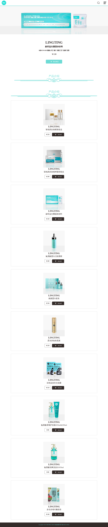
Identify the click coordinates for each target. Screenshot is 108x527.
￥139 (47, 219)
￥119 (47, 387)
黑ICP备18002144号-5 (64, 524)
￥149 (47, 514)
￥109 (47, 261)
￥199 (47, 176)
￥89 (47, 430)
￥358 (47, 303)
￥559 (47, 134)
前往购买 (56, 61)
